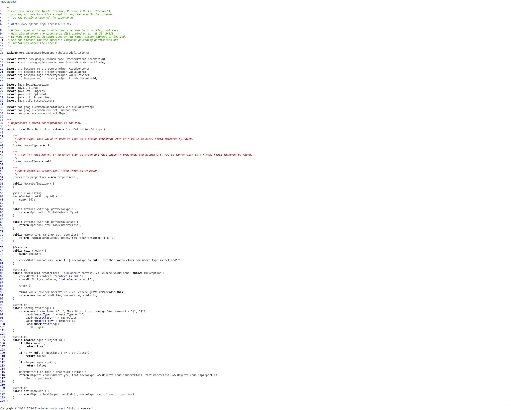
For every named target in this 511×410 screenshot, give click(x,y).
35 (1, 116)
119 (2, 384)
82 (1, 266)
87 (1, 282)
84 (1, 273)
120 (2, 387)
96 (1, 311)
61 (1, 199)
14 (1, 49)
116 (2, 375)
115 (2, 371)
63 (1, 205)
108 (2, 349)
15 (1, 52)
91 (1, 295)
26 (1, 87)
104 (2, 336)
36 (1, 119)
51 (1, 167)
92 (1, 298)
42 (1, 138)
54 (1, 177)
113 (2, 365)
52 (1, 170)
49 (1, 161)
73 (1, 237)
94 (1, 304)
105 (2, 340)
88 (1, 285)
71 (1, 231)
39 (1, 129)
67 (1, 218)
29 (1, 97)
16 (1, 55)
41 (1, 135)
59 (1, 193)
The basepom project (50, 408)
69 (1, 225)
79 (1, 257)
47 (1, 154)
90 (1, 292)
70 (1, 228)
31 (1, 103)
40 (1, 132)
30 (1, 100)
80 (1, 260)
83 (1, 269)
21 (1, 71)
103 (2, 333)
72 (1, 234)
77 (1, 250)
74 (1, 241)
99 (1, 320)
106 (2, 343)
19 (1, 65)
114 (2, 368)
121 (2, 391)
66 (1, 215)
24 (1, 81)
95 (1, 308)
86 (1, 279)
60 (1, 196)
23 (1, 78)
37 (1, 122)
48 (1, 158)
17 (1, 59)
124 (2, 400)
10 (1, 36)
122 (2, 394)
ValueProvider (39, 292)
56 (1, 183)
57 (1, 186)
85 (1, 276)
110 (2, 356)
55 (1, 180)
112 (2, 362)
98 (1, 317)
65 (1, 212)
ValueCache (104, 273)
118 (2, 381)
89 (1, 288)
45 (1, 148)
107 (2, 346)
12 (1, 43)
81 (1, 263)
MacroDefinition (39, 129)
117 (2, 378)
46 (1, 151)
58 (1, 190)
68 (1, 221)
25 (1, 84)
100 (2, 324)
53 (1, 174)
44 (1, 145)
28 (1, 94)
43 (1, 142)
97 (1, 314)
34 (1, 113)
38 (1, 126)
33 (1, 110)
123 (2, 397)
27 (1, 91)
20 (1, 68)
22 (1, 75)
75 (1, 244)
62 (1, 202)
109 (2, 352)
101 (2, 327)
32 (1, 107)
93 (1, 301)
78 (1, 253)
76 (1, 247)
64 (1, 209)
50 (1, 164)
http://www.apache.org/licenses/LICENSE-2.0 (44, 24)
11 (1, 39)
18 (1, 62)
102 (2, 330)
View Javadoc (8, 1)
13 (1, 46)
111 (2, 359)
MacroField (32, 273)
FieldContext (70, 273)
